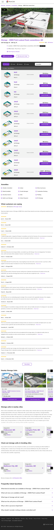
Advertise (23, 518)
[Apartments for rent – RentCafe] (10, 1)
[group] (6, 64)
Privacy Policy (44, 518)
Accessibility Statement (17, 520)
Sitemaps (31, 518)
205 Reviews (50, 42)
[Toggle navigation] (2, 1)
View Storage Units (12, 399)
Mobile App (17, 518)
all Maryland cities (17, 478)
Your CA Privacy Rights (6, 520)
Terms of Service (37, 518)
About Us (3, 518)
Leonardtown (14, 5)
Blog (27, 518)
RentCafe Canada (49, 524)
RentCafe (3, 5)
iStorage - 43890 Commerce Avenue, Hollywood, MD (11, 391)
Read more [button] (42, 238)
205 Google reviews (17, 206)
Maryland (8, 5)
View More (27, 364)
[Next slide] (51, 22)
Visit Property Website (14, 51)
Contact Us (8, 518)
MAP (4, 9)
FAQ (13, 518)
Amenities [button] (38, 64)
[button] (22, 56)
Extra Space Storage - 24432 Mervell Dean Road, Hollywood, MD (34, 391)
